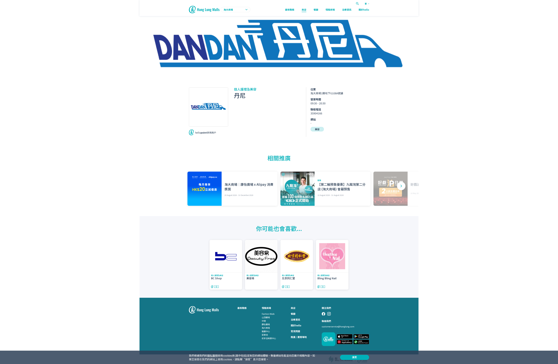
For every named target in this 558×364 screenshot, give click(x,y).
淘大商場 (266, 327)
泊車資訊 (346, 9)
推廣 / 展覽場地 (299, 337)
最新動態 (289, 9)
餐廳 (316, 9)
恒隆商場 (330, 9)
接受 (354, 357)
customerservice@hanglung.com (338, 326)
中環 (264, 320)
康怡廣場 (266, 324)
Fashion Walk (268, 313)
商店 (304, 9)
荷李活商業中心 (269, 338)
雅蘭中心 (266, 331)
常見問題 (295, 331)
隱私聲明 (212, 355)
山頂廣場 (266, 317)
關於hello (364, 9)
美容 (317, 129)
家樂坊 (265, 334)
